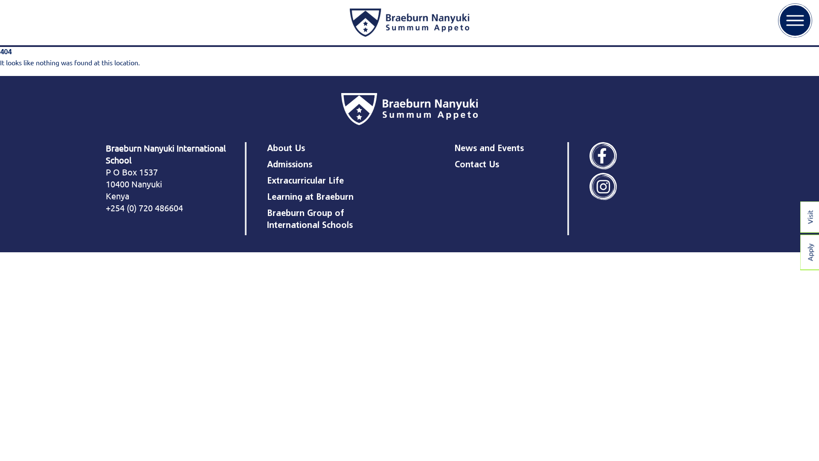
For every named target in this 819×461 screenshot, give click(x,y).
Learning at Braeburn (310, 196)
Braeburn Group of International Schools (310, 219)
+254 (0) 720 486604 (144, 207)
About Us (286, 148)
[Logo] (409, 22)
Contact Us (477, 164)
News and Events (489, 148)
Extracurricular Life (305, 180)
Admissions (289, 164)
